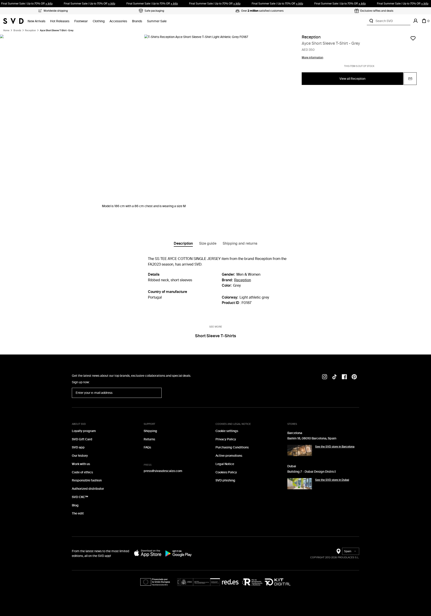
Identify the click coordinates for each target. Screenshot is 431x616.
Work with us (81, 464)
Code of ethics (82, 472)
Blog (75, 505)
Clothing (99, 21)
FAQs (147, 447)
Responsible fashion (87, 480)
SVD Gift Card (82, 439)
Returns (149, 439)
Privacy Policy (226, 439)
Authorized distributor (88, 489)
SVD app (78, 447)
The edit (78, 513)
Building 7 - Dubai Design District (311, 472)
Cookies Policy (226, 472)
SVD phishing (225, 480)
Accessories (118, 21)
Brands (137, 21)
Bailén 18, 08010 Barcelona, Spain (311, 438)
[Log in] (415, 21)
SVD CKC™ (80, 497)
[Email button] (410, 79)
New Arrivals (36, 21)
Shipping (150, 431)
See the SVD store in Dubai (332, 479)
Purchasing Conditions (232, 447)
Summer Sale (157, 21)
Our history (80, 456)
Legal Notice (225, 464)
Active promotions (229, 456)
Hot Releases (59, 21)
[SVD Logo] (13, 21)
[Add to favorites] (413, 38)
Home (6, 30)
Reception (30, 30)
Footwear (81, 21)
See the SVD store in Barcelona (334, 446)
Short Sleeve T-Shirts (215, 336)
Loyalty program (84, 431)
